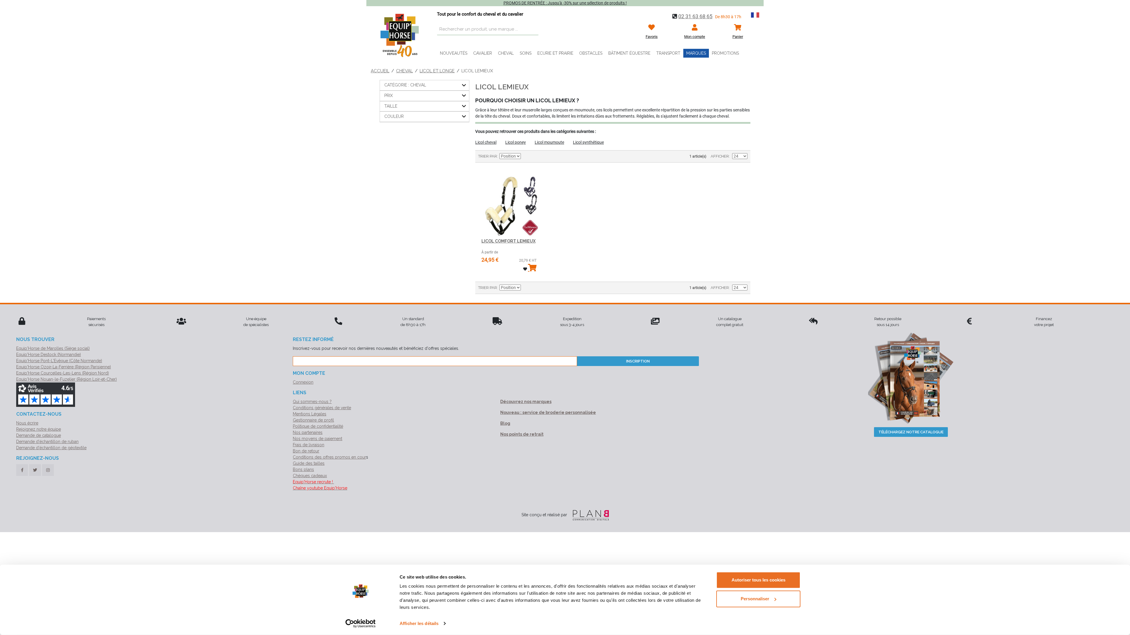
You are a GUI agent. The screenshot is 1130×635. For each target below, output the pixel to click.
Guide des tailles (309, 463)
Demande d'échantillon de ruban (47, 441)
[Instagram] (48, 470)
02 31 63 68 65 (695, 16)
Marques (696, 53)
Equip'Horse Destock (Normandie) (48, 354)
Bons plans (303, 469)
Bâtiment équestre (629, 53)
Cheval (506, 53)
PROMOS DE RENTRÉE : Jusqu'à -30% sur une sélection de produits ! (565, 3)
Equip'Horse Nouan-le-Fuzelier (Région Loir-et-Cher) (66, 379)
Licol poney (515, 142)
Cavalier (482, 53)
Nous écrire (27, 423)
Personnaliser (755, 598)
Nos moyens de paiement (317, 438)
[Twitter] (35, 470)
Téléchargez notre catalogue (910, 432)
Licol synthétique (588, 142)
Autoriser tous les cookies (758, 579)
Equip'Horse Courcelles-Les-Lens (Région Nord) (62, 373)
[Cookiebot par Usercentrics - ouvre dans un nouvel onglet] (360, 623)
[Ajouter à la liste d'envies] (525, 269)
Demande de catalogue (38, 435)
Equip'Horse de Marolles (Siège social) (53, 348)
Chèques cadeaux (310, 475)
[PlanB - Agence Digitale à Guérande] (588, 515)
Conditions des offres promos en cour (329, 457)
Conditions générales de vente (322, 407)
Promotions (725, 53)
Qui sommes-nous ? (312, 401)
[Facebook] (22, 470)
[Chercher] (533, 29)
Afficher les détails (419, 623)
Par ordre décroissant (526, 156)
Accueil (380, 70)
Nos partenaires (308, 432)
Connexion (303, 382)
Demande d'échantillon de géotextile (51, 447)
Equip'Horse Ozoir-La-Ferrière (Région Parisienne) (63, 367)
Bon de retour (306, 451)
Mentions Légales (309, 414)
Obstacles (590, 53)
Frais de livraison (308, 444)
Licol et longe (437, 70)
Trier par (487, 156)
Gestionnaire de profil (313, 420)
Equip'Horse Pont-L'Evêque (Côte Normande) (59, 360)
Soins (525, 53)
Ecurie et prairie (555, 53)
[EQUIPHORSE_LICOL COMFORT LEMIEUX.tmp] (508, 202)
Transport (668, 53)
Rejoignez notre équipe (38, 429)
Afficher (720, 156)
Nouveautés (453, 53)
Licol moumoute (549, 142)
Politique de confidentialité (318, 426)
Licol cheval (485, 142)
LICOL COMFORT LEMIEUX (508, 241)
